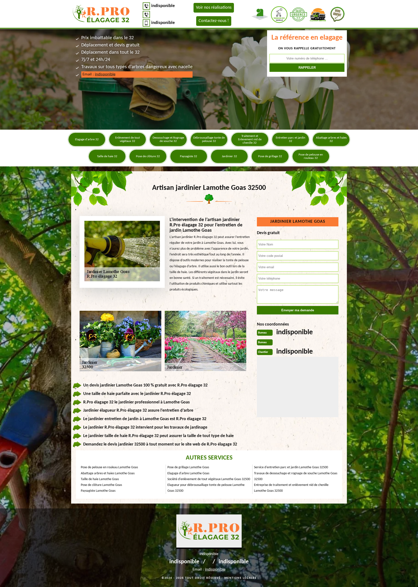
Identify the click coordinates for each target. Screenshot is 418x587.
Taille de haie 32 (107, 156)
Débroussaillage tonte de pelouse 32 (209, 139)
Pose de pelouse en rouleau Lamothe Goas (109, 467)
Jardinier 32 (229, 156)
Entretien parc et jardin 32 (290, 139)
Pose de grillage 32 (270, 156)
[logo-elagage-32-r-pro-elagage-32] (101, 14)
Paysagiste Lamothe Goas (98, 491)
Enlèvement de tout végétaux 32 (127, 139)
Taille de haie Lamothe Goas (100, 479)
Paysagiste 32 (188, 156)
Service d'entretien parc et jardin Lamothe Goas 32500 (291, 467)
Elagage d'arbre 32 (87, 139)
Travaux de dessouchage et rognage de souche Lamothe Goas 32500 (295, 476)
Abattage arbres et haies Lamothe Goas (107, 473)
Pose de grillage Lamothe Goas (188, 467)
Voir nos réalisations (213, 7)
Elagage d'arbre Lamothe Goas (188, 473)
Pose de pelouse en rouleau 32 (311, 156)
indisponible (163, 6)
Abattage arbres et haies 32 (331, 139)
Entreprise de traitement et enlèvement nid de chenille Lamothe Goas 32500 (291, 488)
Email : (98, 74)
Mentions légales (240, 578)
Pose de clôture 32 (148, 156)
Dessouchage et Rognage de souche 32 (168, 139)
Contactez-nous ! (214, 21)
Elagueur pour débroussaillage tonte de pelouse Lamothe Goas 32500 (206, 488)
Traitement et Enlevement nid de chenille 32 (249, 139)
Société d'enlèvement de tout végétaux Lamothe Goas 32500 (208, 479)
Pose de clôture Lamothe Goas (101, 485)
